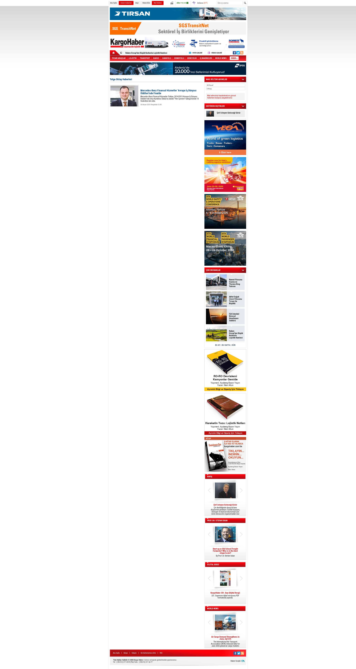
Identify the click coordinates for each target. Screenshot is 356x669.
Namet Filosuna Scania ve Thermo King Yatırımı (235, 283)
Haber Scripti (236, 661)
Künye (126, 653)
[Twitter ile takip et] (238, 52)
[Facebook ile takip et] (234, 52)
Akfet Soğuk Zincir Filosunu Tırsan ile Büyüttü (235, 300)
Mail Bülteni (158, 3)
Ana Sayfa (113, 3)
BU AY (217, 345)
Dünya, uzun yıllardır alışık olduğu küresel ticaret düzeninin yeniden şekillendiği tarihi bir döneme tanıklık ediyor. (225, 509)
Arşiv (137, 3)
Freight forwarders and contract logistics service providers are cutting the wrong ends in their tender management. (225, 553)
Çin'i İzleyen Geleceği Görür (228, 113)
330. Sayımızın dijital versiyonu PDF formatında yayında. (225, 595)
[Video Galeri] (215, 52)
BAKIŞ (209, 476)
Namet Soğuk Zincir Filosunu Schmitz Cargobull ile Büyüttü (150, 53)
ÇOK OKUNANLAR (213, 270)
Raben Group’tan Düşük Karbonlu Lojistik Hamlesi (236, 334)
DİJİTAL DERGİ (213, 564)
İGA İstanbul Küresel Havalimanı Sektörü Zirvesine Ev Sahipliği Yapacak (234, 317)
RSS (161, 653)
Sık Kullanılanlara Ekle (148, 653)
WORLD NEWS (212, 608)
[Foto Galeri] (196, 52)
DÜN (233, 345)
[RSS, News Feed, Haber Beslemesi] (241, 52)
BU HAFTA (226, 345)
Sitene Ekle (146, 3)
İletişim (134, 653)
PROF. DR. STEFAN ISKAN (217, 520)
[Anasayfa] (115, 52)
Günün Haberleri (126, 3)
